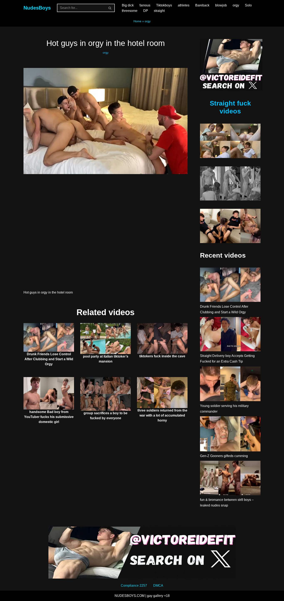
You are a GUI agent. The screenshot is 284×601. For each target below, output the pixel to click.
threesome (129, 10)
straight (159, 10)
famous (145, 5)
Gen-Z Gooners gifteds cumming (224, 456)
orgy (236, 5)
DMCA (158, 585)
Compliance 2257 (134, 585)
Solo (248, 5)
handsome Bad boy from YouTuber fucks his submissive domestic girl (49, 417)
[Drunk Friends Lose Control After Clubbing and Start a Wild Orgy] (230, 286)
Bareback (202, 5)
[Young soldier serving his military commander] (230, 384)
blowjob (221, 5)
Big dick (128, 5)
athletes (183, 5)
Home (137, 21)
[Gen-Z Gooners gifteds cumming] (230, 434)
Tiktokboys (164, 5)
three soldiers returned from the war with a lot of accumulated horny (162, 415)
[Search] (110, 8)
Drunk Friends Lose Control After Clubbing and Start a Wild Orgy (49, 359)
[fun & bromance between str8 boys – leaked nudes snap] (230, 479)
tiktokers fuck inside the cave (162, 356)
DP (145, 10)
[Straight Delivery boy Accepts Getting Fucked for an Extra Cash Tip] (230, 335)
